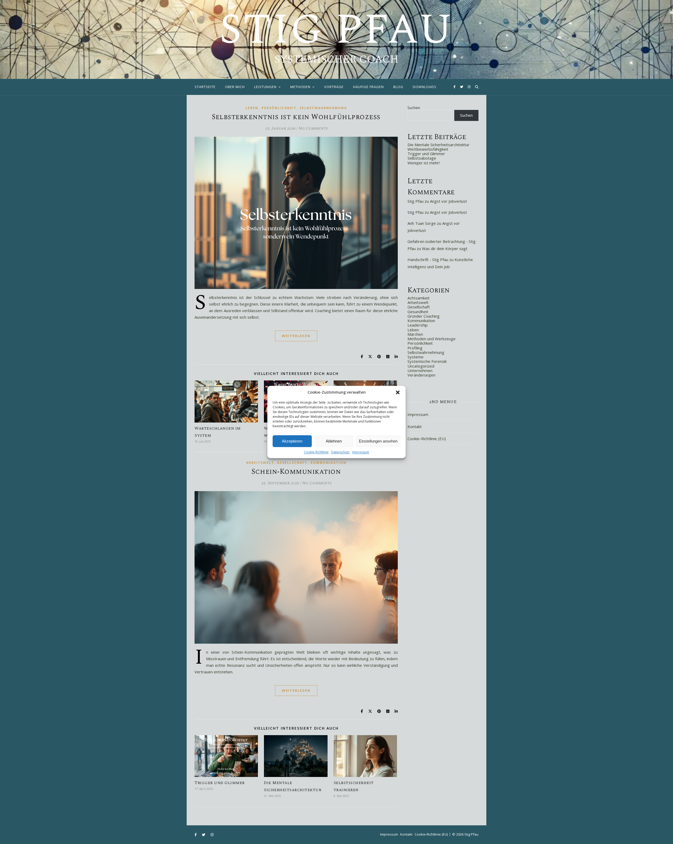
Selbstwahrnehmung (323, 108)
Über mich (235, 86)
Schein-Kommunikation (296, 471)
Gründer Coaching (423, 316)
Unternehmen (419, 370)
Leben (252, 108)
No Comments (313, 128)
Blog (398, 86)
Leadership (417, 325)
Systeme (415, 356)
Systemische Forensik (427, 361)
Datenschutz (340, 452)
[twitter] (462, 86)
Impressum (360, 452)
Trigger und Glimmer (220, 783)
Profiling (414, 347)
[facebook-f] (454, 86)
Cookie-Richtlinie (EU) (426, 438)
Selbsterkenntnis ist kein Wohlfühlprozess (296, 117)
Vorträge (334, 86)
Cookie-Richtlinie (316, 452)
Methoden (300, 86)
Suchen (413, 107)
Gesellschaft (292, 462)
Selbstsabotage (421, 158)
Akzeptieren (292, 441)
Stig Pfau (336, 30)
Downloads (424, 86)
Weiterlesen (296, 335)
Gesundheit (417, 311)
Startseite (205, 86)
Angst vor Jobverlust (448, 201)
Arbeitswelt (260, 462)
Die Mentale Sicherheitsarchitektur (438, 144)
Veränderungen (421, 375)
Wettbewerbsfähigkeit (427, 149)
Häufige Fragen (368, 86)
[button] (397, 392)
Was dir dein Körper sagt (444, 248)
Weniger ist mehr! (423, 162)
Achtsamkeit (418, 298)
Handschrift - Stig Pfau (427, 259)
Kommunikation (328, 462)
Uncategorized (420, 366)
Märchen (415, 334)
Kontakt (414, 426)
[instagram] (469, 86)
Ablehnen (334, 441)
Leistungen (265, 86)
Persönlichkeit (279, 108)
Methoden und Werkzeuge (431, 338)
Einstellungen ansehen (378, 441)
